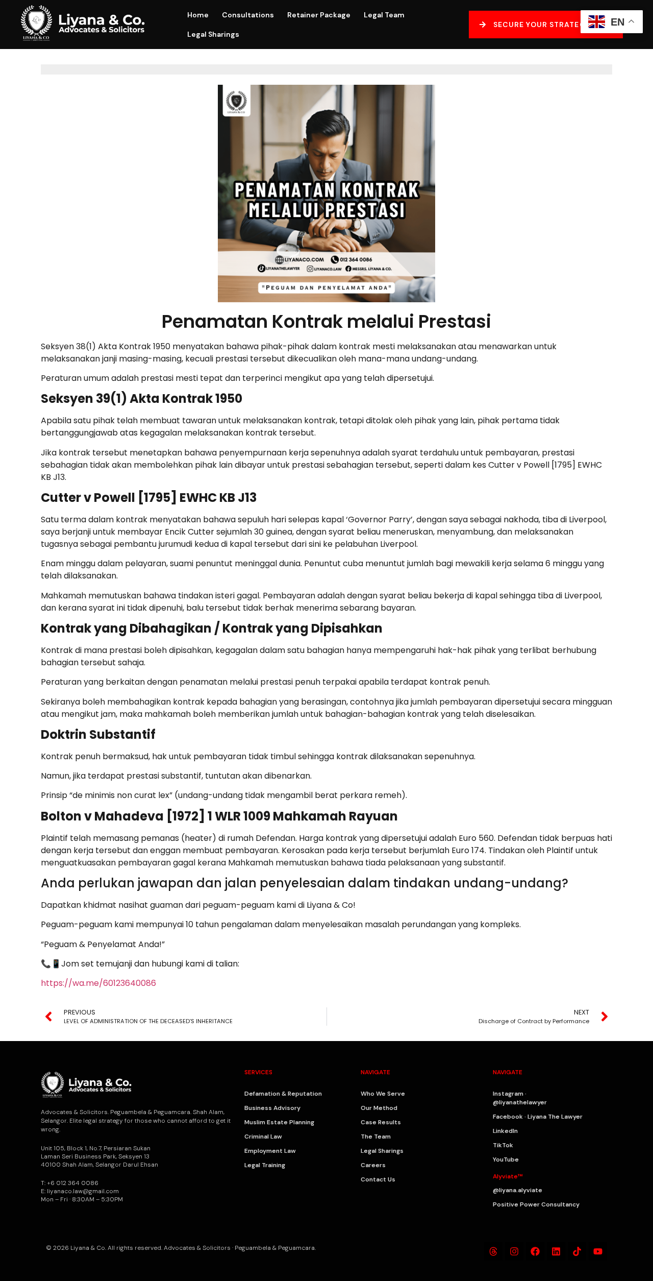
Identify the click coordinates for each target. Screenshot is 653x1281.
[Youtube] (598, 1251)
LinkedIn (505, 1131)
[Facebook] (535, 1251)
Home (198, 14)
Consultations (248, 14)
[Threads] (493, 1251)
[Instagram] (514, 1251)
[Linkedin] (556, 1251)
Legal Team (384, 14)
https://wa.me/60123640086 (98, 983)
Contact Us (378, 1179)
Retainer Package (318, 14)
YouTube (506, 1159)
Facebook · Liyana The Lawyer (538, 1117)
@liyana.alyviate (517, 1190)
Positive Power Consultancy (536, 1204)
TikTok (503, 1145)
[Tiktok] (577, 1251)
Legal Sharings (213, 34)
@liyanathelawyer (520, 1102)
